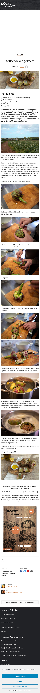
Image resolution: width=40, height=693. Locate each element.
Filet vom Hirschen (12, 641)
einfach (12, 573)
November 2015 (6, 664)
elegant (10, 571)
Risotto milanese (10, 644)
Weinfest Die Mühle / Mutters (10, 627)
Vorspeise (4, 571)
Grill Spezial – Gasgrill (8, 618)
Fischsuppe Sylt (15, 651)
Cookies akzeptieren (20, 676)
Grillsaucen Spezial (7, 623)
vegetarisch (5, 573)
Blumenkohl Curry (11, 586)
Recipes (20, 54)
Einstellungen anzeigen (20, 686)
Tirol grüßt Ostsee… (7, 614)
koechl (22, 67)
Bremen (3, 631)
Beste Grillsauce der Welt (14, 592)
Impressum (22, 690)
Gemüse (3, 575)
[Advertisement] (20, 30)
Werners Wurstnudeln (19, 655)
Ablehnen (20, 681)
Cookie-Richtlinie (13, 690)
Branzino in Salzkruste (16, 648)
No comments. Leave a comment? (20, 602)
